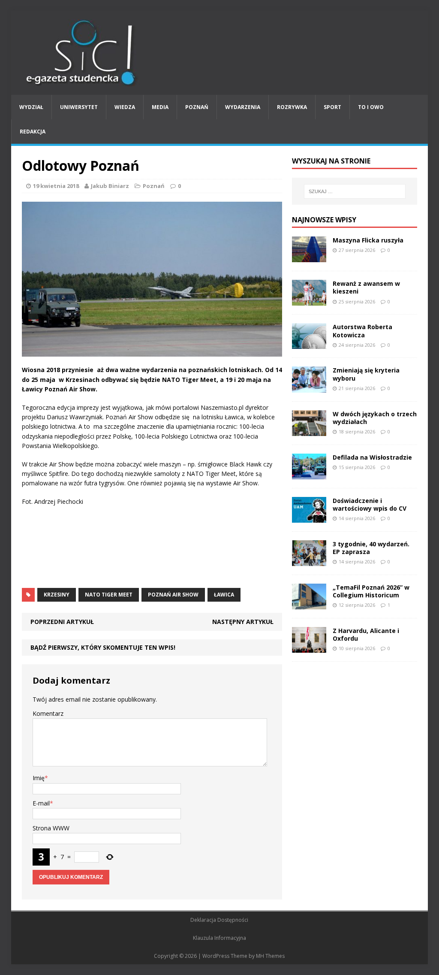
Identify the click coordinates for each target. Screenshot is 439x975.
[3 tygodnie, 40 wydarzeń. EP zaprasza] (309, 561)
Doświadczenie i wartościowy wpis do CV (369, 504)
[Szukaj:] (354, 191)
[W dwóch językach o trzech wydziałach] (309, 431)
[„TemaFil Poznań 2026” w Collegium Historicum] (309, 604)
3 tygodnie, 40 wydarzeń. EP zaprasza (371, 548)
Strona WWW (51, 828)
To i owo (371, 107)
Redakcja (32, 131)
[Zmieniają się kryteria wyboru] (309, 387)
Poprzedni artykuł (62, 622)
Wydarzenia (242, 107)
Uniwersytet (79, 107)
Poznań (196, 107)
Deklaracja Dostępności (219, 920)
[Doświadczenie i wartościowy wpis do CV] (309, 517)
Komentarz (48, 713)
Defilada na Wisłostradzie (372, 457)
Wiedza (124, 107)
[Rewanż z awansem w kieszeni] (309, 301)
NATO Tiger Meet (108, 594)
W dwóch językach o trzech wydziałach (375, 418)
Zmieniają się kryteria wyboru (366, 374)
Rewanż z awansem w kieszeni (366, 287)
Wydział (31, 107)
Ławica (224, 594)
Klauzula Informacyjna (219, 938)
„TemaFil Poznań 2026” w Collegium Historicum (371, 591)
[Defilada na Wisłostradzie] (309, 474)
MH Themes (270, 956)
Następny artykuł (243, 622)
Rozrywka (292, 107)
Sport (332, 107)
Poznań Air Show (173, 594)
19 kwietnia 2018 (56, 186)
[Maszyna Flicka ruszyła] (309, 257)
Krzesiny (56, 594)
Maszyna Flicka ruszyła (368, 240)
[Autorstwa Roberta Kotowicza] (309, 344)
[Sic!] (219, 53)
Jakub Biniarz (110, 186)
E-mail (41, 803)
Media (160, 107)
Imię (39, 778)
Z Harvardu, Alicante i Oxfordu (366, 634)
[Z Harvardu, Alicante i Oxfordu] (309, 648)
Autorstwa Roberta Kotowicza (362, 331)
